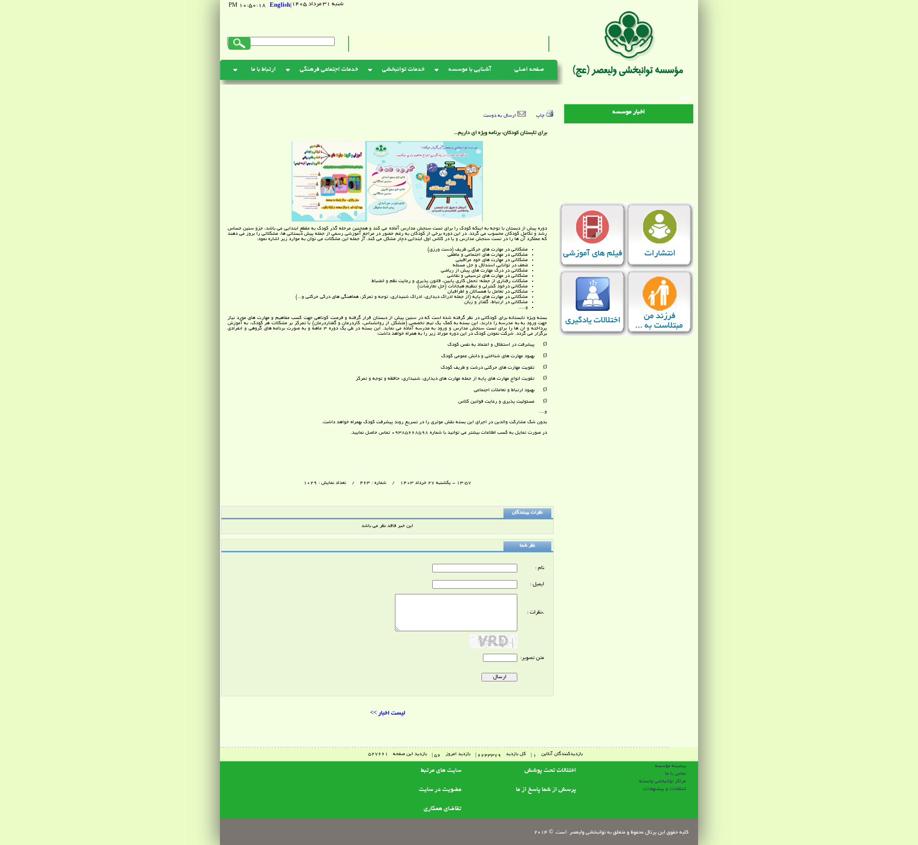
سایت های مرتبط (441, 771)
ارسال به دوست (500, 116)
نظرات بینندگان (527, 513)
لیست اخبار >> (387, 713)
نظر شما (527, 546)
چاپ (541, 116)
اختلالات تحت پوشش (550, 771)
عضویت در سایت (440, 790)
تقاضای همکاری (442, 809)
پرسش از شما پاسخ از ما (546, 790)
